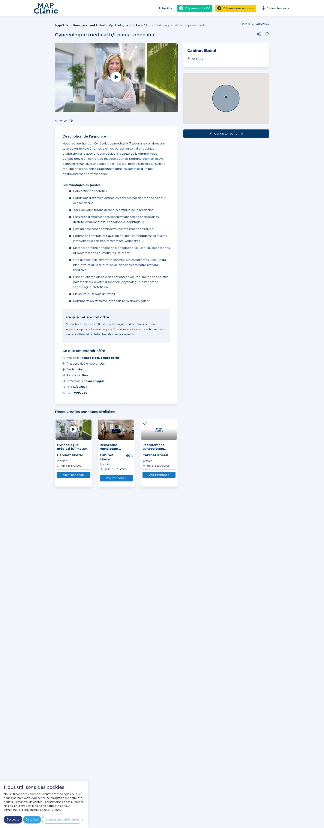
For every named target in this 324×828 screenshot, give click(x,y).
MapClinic (62, 25)
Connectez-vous (278, 8)
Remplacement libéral (89, 25)
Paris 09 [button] (142, 25)
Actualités (165, 8)
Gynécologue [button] (119, 25)
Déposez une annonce (238, 8)
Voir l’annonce (73, 475)
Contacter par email (229, 133)
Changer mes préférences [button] (62, 819)
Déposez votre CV (197, 8)
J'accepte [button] (13, 819)
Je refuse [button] (32, 819)
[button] (259, 34)
